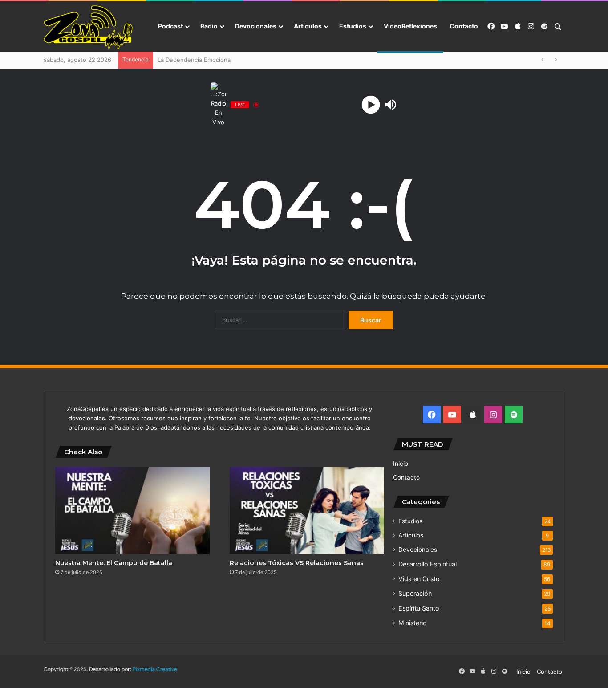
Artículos (308, 26)
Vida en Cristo (419, 578)
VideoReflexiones (410, 26)
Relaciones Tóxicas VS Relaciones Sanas (297, 563)
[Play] (371, 105)
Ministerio (412, 623)
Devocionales (255, 26)
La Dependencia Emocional (195, 59)
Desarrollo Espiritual (427, 564)
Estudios (352, 26)
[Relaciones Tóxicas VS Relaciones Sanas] (307, 510)
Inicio (400, 463)
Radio (209, 26)
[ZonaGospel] (88, 26)
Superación (415, 593)
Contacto (464, 26)
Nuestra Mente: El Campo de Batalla (113, 563)
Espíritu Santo (418, 608)
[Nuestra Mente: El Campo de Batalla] (132, 510)
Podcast (170, 26)
